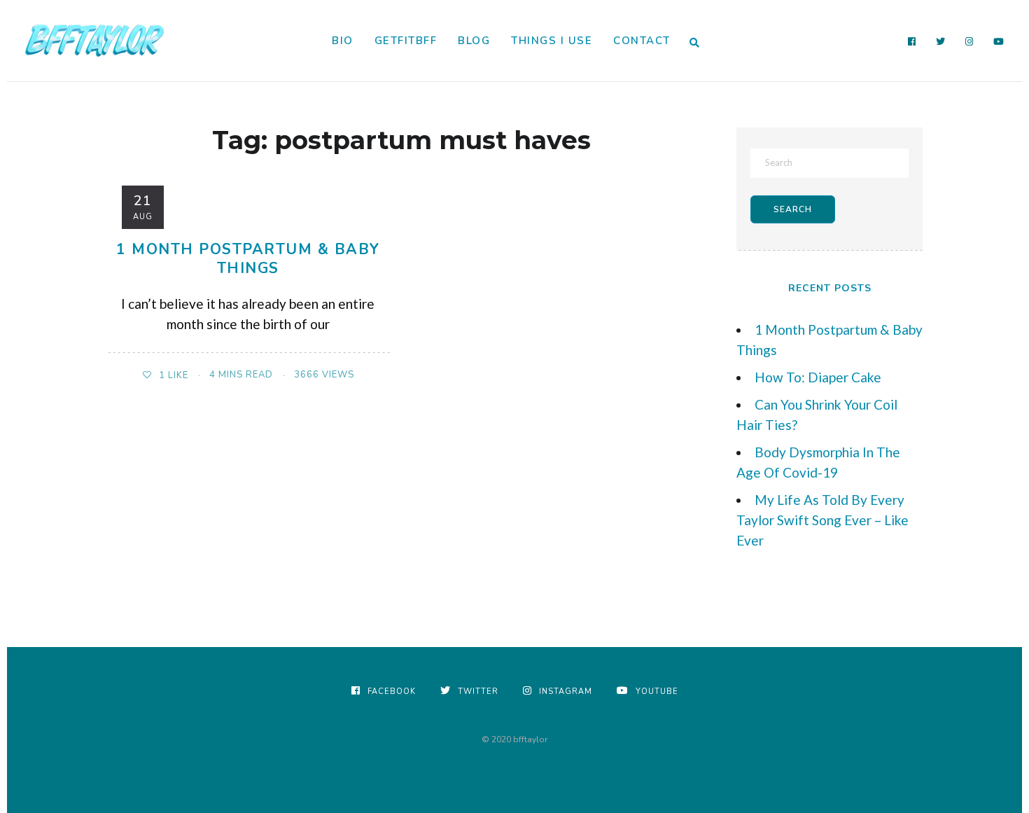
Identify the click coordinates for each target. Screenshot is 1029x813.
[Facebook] (912, 42)
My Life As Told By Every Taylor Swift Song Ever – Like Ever (822, 520)
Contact (642, 41)
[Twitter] (941, 42)
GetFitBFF (406, 41)
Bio (343, 41)
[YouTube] (998, 42)
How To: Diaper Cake (818, 377)
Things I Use (551, 41)
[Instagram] (969, 42)
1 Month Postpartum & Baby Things (248, 258)
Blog (474, 41)
